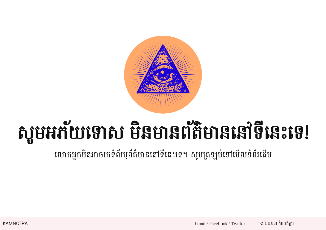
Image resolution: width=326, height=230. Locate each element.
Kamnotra (15, 223)
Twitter (238, 223)
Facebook (218, 223)
